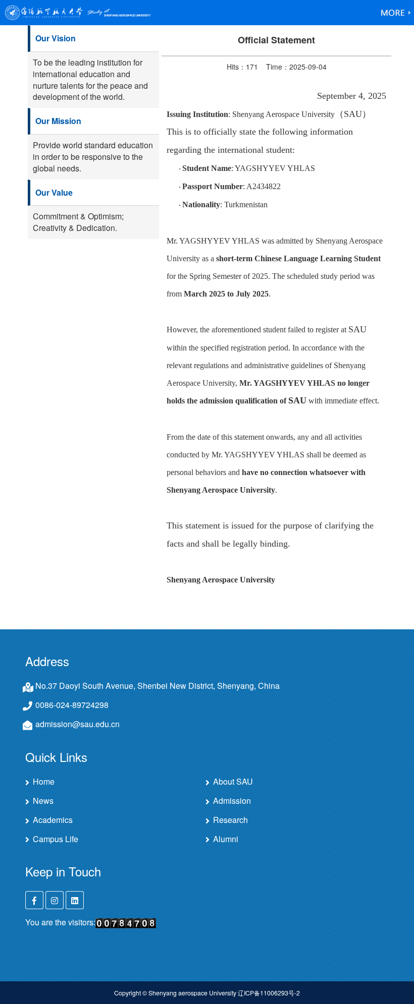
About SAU (233, 781)
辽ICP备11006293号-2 (269, 992)
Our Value (54, 192)
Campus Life (55, 839)
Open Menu (396, 12)
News (43, 800)
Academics (53, 819)
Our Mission (58, 121)
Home (44, 781)
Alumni (225, 839)
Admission (232, 800)
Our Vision (55, 38)
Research (230, 819)
